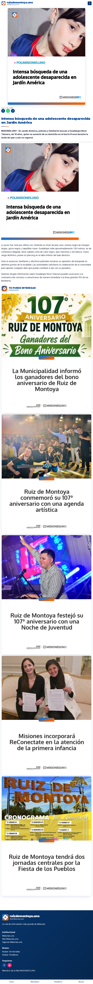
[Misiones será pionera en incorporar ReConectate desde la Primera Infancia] (46, 715)
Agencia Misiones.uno (12, 942)
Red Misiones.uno (10, 939)
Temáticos (58, 982)
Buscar (81, 982)
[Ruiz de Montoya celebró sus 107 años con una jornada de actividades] (46, 474)
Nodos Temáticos (10, 955)
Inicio (11, 982)
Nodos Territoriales (11, 951)
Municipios (35, 982)
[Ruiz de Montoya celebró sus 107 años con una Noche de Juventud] (46, 594)
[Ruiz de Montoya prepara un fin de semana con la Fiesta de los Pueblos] (46, 836)
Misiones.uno (8, 936)
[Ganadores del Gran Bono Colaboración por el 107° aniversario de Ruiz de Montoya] (46, 353)
